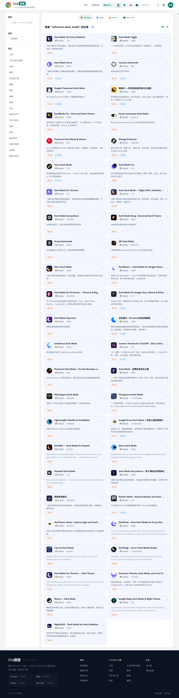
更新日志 (84, 675)
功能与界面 (14, 144)
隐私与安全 (14, 156)
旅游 (11, 102)
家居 (11, 90)
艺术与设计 (14, 120)
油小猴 (149, 665)
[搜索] (158, 5)
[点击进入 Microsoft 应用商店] (137, 5)
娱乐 (11, 132)
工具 (11, 54)
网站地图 (150, 670)
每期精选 (95, 5)
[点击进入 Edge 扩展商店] (124, 5)
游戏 (11, 126)
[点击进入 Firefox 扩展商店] (131, 5)
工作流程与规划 (16, 60)
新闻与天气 (14, 114)
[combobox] (22, 24)
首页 (86, 5)
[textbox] (22, 22)
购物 (11, 84)
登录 (170, 5)
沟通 (11, 66)
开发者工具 (14, 78)
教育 (11, 72)
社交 (11, 108)
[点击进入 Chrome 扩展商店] (118, 5)
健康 (11, 96)
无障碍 (12, 150)
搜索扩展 (84, 670)
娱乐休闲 (13, 138)
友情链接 (84, 680)
